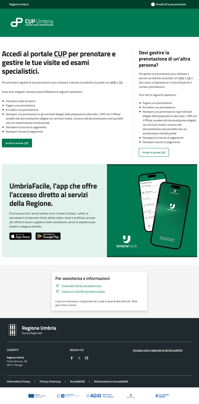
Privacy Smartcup (50, 381)
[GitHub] (86, 358)
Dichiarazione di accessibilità (111, 381)
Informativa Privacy (18, 381)
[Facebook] (72, 358)
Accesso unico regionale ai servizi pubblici (158, 350)
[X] (79, 358)
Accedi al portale (17, 143)
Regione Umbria (18, 4)
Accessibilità (77, 381)
